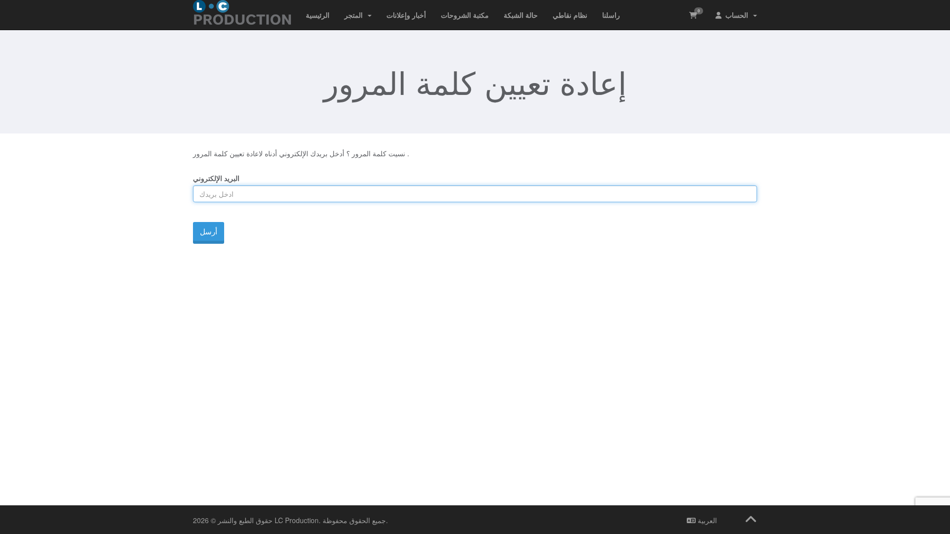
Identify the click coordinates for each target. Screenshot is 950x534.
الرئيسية (318, 15)
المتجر (355, 15)
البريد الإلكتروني (216, 178)
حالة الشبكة (521, 15)
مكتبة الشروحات (465, 15)
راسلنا (611, 15)
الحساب (736, 15)
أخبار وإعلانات (406, 15)
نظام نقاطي (570, 15)
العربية (706, 520)
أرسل (208, 231)
